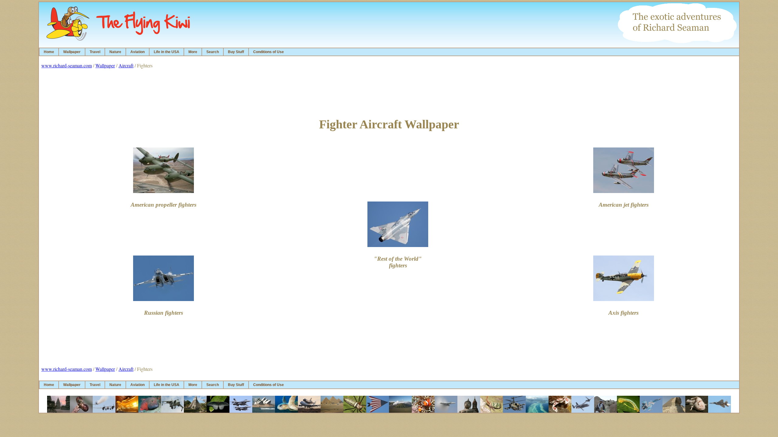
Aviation (137, 52)
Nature (115, 52)
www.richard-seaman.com (66, 65)
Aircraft (126, 65)
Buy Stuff (236, 52)
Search (212, 52)
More (192, 52)
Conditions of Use (268, 52)
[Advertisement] (389, 91)
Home (49, 52)
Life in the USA (166, 52)
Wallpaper (72, 52)
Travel (95, 52)
